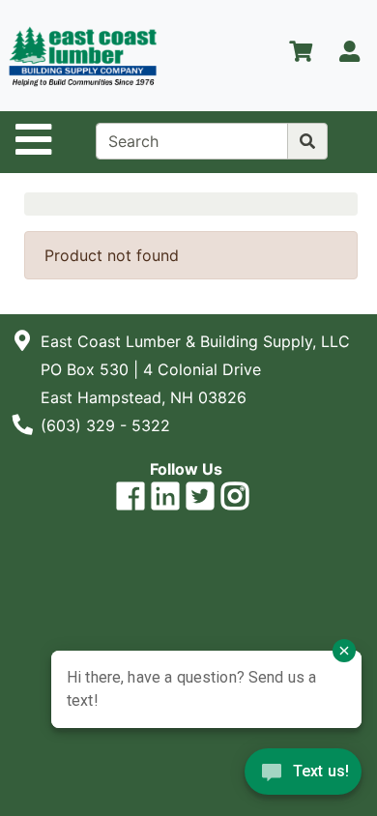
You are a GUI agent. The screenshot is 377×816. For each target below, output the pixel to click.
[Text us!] (303, 776)
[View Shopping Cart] (300, 55)
